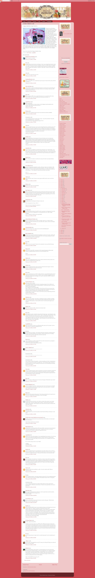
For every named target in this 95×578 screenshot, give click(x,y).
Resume (34, 21)
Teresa (27, 467)
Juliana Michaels (62, 135)
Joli (26, 125)
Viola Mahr (61, 157)
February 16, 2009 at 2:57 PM (31, 303)
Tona (26, 369)
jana (26, 241)
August (63, 194)
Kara (26, 312)
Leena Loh (61, 137)
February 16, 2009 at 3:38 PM (31, 320)
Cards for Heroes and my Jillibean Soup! (65, 208)
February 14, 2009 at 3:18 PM (31, 98)
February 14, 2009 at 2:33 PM (31, 83)
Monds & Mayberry (29, 384)
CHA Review (63, 226)
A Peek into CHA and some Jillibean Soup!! (66, 223)
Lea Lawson (62, 136)
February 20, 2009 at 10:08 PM (31, 495)
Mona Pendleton (62, 149)
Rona (27, 272)
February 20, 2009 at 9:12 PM (31, 487)
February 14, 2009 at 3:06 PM (31, 91)
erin (26, 73)
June (63, 197)
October (63, 191)
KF (26, 533)
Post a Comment (27, 560)
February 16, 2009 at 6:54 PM (31, 365)
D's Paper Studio (29, 520)
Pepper (27, 306)
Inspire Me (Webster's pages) (65, 104)
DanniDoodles (62, 128)
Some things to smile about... (66, 225)
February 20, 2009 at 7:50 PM (31, 431)
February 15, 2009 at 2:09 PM (31, 245)
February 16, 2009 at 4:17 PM (31, 344)
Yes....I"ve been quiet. (65, 209)
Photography (49, 21)
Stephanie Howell (63, 153)
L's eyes (27, 209)
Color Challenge (64, 221)
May (62, 198)
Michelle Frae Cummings (30, 56)
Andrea (27, 265)
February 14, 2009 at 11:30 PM (31, 180)
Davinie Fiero (62, 132)
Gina (26, 94)
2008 (62, 230)
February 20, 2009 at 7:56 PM (31, 464)
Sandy (27, 449)
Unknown (27, 409)
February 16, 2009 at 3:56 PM (31, 336)
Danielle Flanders (63, 131)
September (64, 192)
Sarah (27, 339)
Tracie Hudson (62, 156)
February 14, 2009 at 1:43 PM (31, 69)
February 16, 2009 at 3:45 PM (31, 327)
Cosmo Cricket (62, 101)
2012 (62, 182)
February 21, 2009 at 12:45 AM (31, 530)
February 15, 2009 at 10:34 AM (31, 230)
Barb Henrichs (28, 426)
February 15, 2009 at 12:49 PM (31, 238)
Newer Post (26, 564)
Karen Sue (27, 490)
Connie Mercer (28, 498)
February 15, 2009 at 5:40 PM (31, 254)
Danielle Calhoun (63, 127)
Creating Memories (29, 79)
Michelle (27, 548)
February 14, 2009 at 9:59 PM (31, 162)
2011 (62, 184)
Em (26, 331)
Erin (26, 62)
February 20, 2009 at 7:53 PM (31, 454)
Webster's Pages (62, 110)
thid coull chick (28, 86)
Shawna (27, 111)
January (63, 228)
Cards (39, 21)
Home (24, 21)
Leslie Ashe (62, 140)
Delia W (27, 157)
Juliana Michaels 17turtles (30, 219)
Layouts (43, 21)
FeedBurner (68, 63)
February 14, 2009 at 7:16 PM (31, 122)
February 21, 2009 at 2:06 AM (31, 537)
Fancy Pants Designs (63, 102)
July (62, 195)
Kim (26, 457)
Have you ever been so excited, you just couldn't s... (66, 216)
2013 (62, 181)
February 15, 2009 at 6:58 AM (31, 196)
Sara (26, 378)
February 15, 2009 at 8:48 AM (31, 206)
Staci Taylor (28, 190)
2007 (62, 231)
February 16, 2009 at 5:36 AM (31, 269)
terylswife (27, 148)
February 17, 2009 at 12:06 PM (31, 381)
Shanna (27, 184)
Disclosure (29, 21)
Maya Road (62, 106)
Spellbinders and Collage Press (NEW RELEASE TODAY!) (65, 205)
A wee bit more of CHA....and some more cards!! (66, 219)
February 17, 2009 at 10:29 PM (31, 396)
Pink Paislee (62, 109)
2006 (62, 233)
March (63, 201)
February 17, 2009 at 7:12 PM (31, 389)
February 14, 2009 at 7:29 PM (31, 144)
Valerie (27, 258)
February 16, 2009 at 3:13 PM (31, 309)
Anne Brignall (28, 165)
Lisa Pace (61, 141)
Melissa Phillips (62, 148)
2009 (62, 187)
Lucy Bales (61, 144)
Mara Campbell (28, 233)
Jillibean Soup (62, 105)
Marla (27, 392)
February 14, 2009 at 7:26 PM (31, 133)
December (64, 188)
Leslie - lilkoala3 (29, 347)
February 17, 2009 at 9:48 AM (31, 375)
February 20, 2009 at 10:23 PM (31, 502)
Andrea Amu (28, 199)
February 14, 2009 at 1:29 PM (31, 59)
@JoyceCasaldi (28, 227)
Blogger (53, 575)
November (64, 189)
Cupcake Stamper (29, 281)
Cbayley (27, 136)
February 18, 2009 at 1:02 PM (31, 414)
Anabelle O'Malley (63, 123)
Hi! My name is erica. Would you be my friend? (34, 417)
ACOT (61, 98)
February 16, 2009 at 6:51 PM (31, 356)
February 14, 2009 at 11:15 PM (31, 173)
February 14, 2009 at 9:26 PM (31, 154)
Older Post (54, 564)
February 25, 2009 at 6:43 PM (31, 558)
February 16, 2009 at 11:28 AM (31, 278)
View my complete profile (67, 33)
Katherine (27, 297)
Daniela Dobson (62, 129)
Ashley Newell (62, 124)
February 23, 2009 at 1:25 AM (31, 544)
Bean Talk (61, 100)
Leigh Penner (28, 101)
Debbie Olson (62, 133)
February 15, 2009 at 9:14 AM (31, 215)
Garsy (27, 248)
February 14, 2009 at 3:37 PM (31, 107)
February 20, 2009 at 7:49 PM (31, 423)
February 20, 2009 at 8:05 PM (31, 471)
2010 (62, 185)
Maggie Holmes (62, 145)
